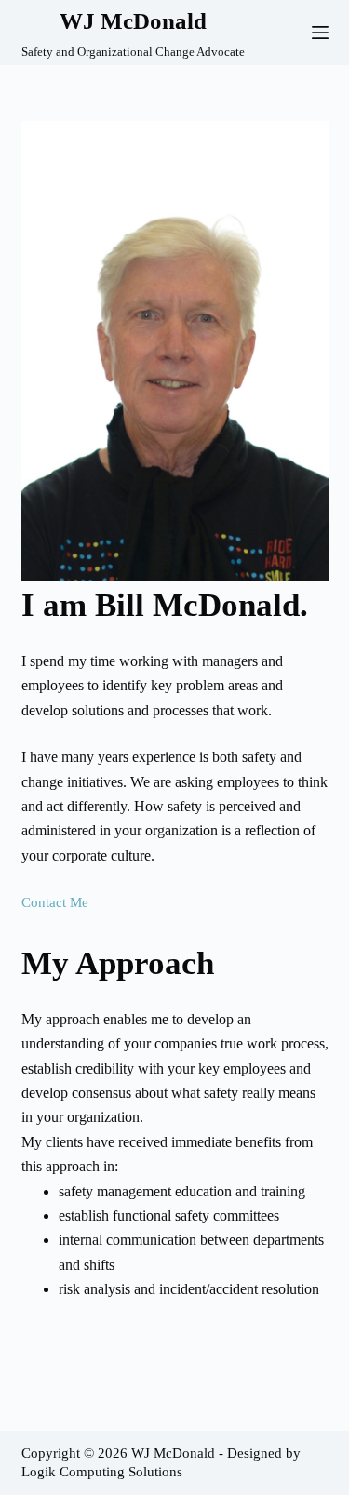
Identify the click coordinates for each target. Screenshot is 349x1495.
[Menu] (320, 32)
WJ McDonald (133, 20)
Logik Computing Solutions (101, 1471)
